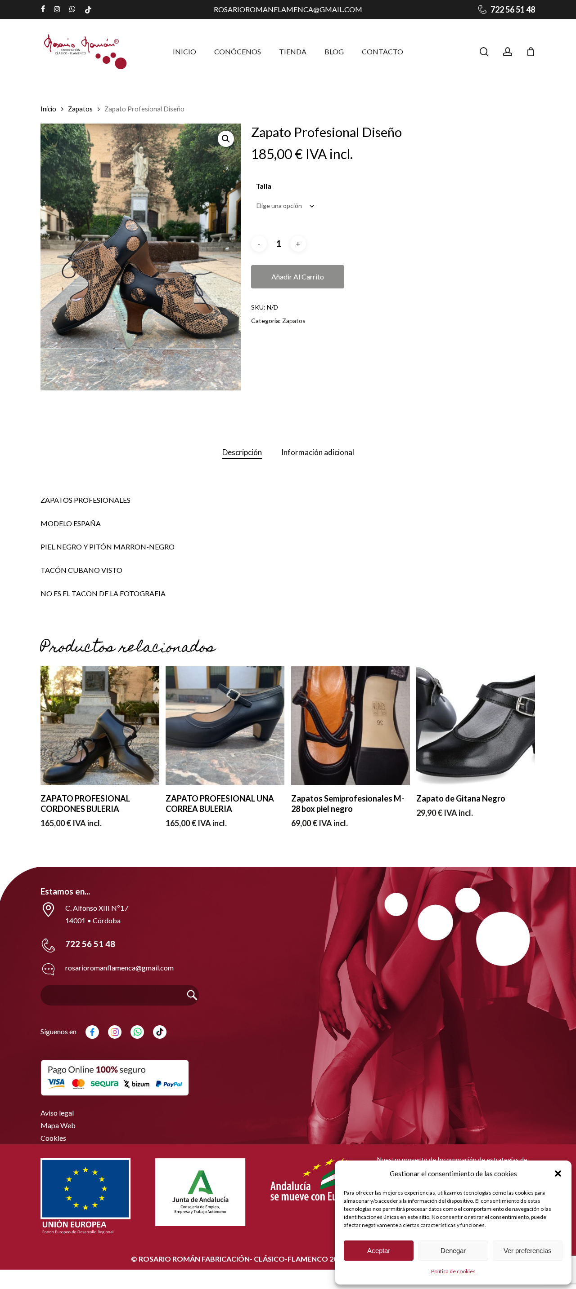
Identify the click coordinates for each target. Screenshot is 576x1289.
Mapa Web (58, 1125)
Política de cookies (453, 1271)
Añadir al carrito (297, 276)
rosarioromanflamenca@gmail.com (288, 9)
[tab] (242, 452)
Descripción (242, 452)
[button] (558, 1173)
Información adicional (317, 452)
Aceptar (378, 1250)
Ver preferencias (528, 1250)
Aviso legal (57, 1112)
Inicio (48, 109)
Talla (263, 186)
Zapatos (80, 109)
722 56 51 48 (90, 944)
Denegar (453, 1250)
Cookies (53, 1138)
